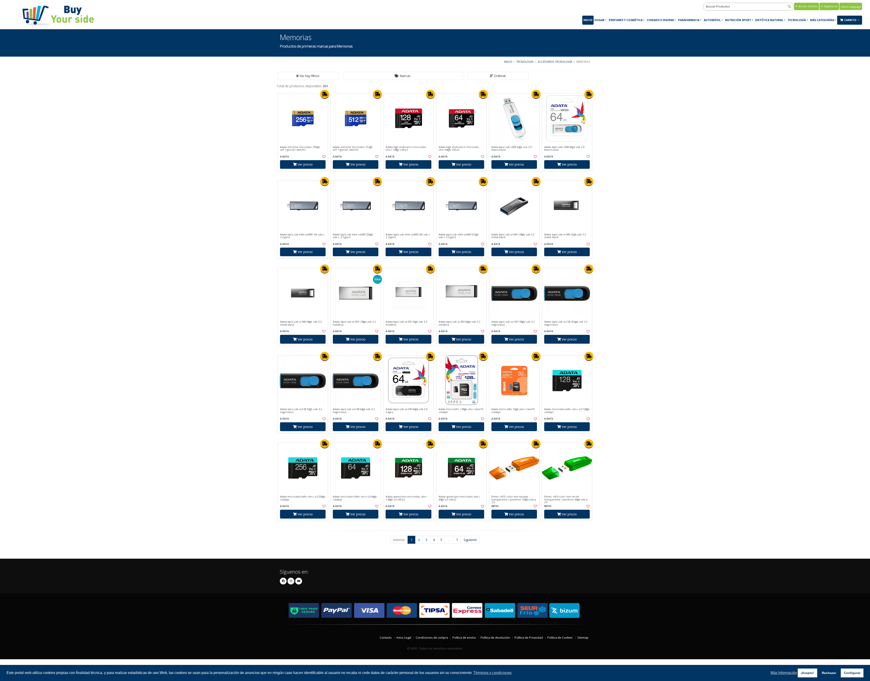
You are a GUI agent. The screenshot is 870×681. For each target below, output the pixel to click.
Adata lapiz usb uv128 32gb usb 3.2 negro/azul (301, 410)
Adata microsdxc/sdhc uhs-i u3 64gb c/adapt (355, 498)
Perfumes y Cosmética (626, 20)
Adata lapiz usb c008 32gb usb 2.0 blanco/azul (511, 148)
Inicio (587, 20)
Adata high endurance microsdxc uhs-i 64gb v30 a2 (459, 148)
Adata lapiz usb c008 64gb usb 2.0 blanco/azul (564, 148)
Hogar (599, 20)
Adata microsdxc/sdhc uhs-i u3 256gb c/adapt (302, 498)
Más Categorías (822, 20)
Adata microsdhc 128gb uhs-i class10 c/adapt (461, 410)
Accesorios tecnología (555, 61)
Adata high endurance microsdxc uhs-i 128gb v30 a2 (406, 148)
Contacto (386, 638)
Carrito (850, 20)
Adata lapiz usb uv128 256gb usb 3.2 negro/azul (565, 323)
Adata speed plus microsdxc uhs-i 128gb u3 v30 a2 (406, 498)
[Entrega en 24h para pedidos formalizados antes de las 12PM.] (324, 94)
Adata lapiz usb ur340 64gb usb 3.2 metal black (300, 323)
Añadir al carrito (304, 175)
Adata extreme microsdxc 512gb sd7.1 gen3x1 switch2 (353, 148)
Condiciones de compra (432, 638)
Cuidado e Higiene (660, 20)
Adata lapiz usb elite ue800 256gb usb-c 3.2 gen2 (353, 236)
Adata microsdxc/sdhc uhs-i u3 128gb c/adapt (567, 410)
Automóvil (712, 20)
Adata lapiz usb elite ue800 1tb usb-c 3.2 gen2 (302, 236)
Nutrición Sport (738, 20)
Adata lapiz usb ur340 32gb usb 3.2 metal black (565, 236)
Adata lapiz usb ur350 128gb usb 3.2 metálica (354, 323)
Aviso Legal (403, 638)
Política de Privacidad (529, 638)
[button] (403, 76)
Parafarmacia (688, 20)
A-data (284, 156)
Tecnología (797, 20)
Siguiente (470, 540)
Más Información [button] (784, 673)
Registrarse (830, 6)
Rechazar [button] (829, 673)
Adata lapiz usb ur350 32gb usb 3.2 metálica (406, 323)
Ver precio (305, 164)
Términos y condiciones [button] (492, 673)
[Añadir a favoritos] (323, 156)
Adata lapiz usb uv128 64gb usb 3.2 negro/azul (354, 410)
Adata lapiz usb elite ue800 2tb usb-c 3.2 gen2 (408, 236)
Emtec (495, 506)
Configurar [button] (852, 673)
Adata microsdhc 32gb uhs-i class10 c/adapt (512, 410)
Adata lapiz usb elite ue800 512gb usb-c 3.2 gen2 (459, 236)
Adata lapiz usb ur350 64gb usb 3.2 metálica (459, 323)
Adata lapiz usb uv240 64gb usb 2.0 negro (406, 410)
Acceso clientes (807, 6)
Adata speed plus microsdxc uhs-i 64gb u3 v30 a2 (459, 498)
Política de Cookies (560, 638)
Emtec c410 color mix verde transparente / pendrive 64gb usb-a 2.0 (565, 499)
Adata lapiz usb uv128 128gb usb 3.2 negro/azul (512, 323)
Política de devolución (495, 638)
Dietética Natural (769, 20)
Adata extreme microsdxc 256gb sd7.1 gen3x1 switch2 (300, 148)
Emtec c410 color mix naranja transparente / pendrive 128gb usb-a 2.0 (513, 499)
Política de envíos (464, 638)
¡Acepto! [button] (807, 673)
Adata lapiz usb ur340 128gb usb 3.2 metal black (512, 236)
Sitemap (582, 638)
